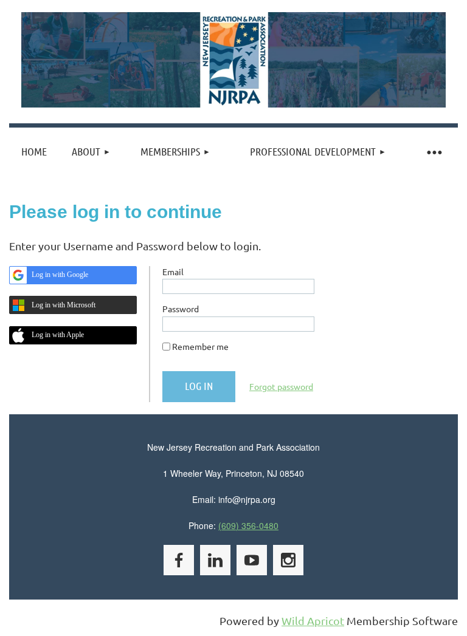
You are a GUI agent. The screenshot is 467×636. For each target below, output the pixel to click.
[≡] (433, 152)
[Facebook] (179, 560)
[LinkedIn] (215, 560)
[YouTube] (252, 560)
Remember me (200, 346)
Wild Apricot (313, 620)
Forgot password (281, 386)
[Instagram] (288, 560)
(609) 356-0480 (248, 525)
